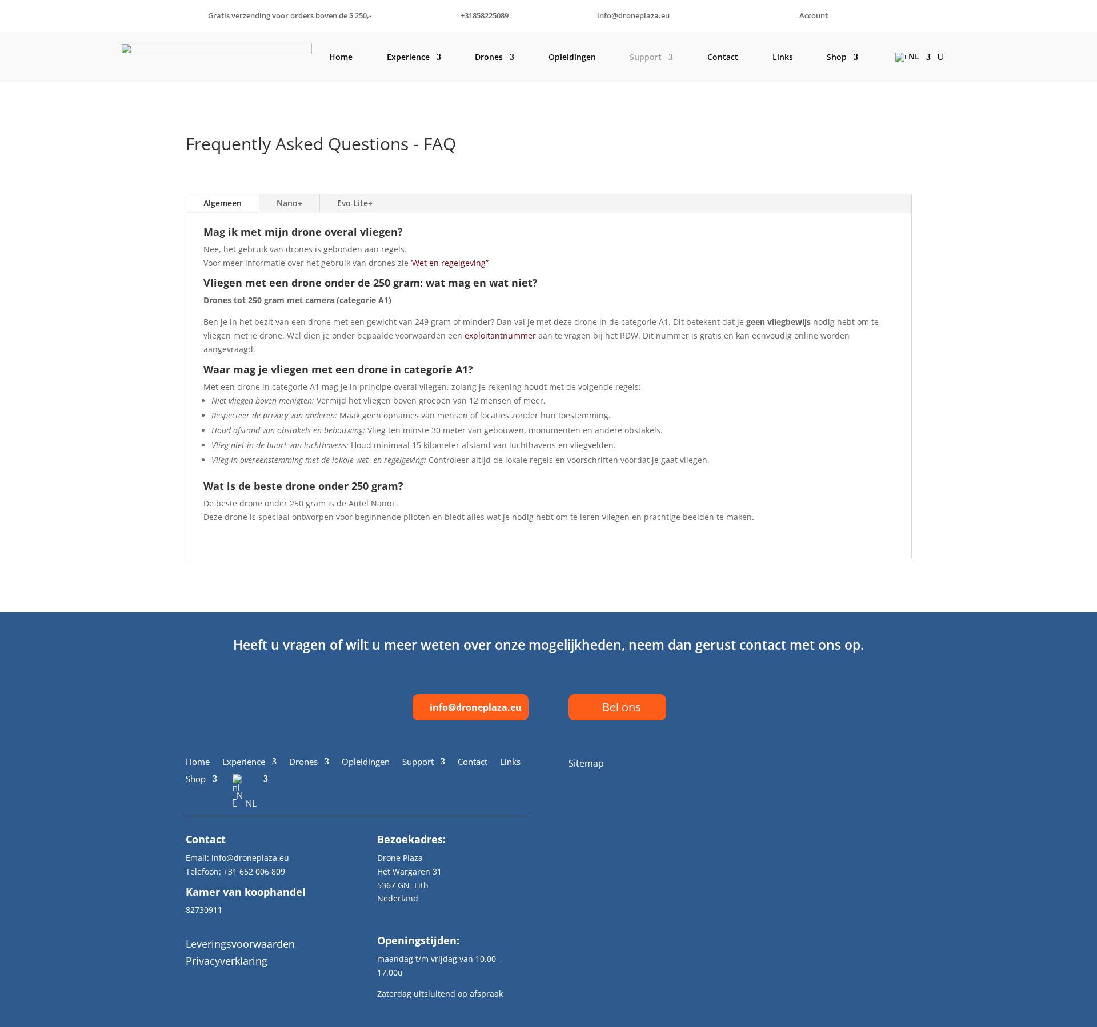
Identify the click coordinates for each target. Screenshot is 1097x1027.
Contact (722, 56)
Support (646, 56)
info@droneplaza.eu (476, 707)
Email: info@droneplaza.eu (237, 857)
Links (782, 56)
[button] (548, 489)
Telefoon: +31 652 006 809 (235, 871)
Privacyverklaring (226, 961)
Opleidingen (572, 56)
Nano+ (289, 203)
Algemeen (222, 203)
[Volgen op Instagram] (874, 763)
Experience (408, 56)
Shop (837, 56)
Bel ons (621, 707)
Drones (489, 56)
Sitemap (586, 763)
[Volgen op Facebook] (847, 763)
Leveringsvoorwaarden (240, 944)
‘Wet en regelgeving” (450, 262)
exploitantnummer (500, 335)
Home (341, 56)
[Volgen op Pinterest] (902, 763)
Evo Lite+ (355, 203)
